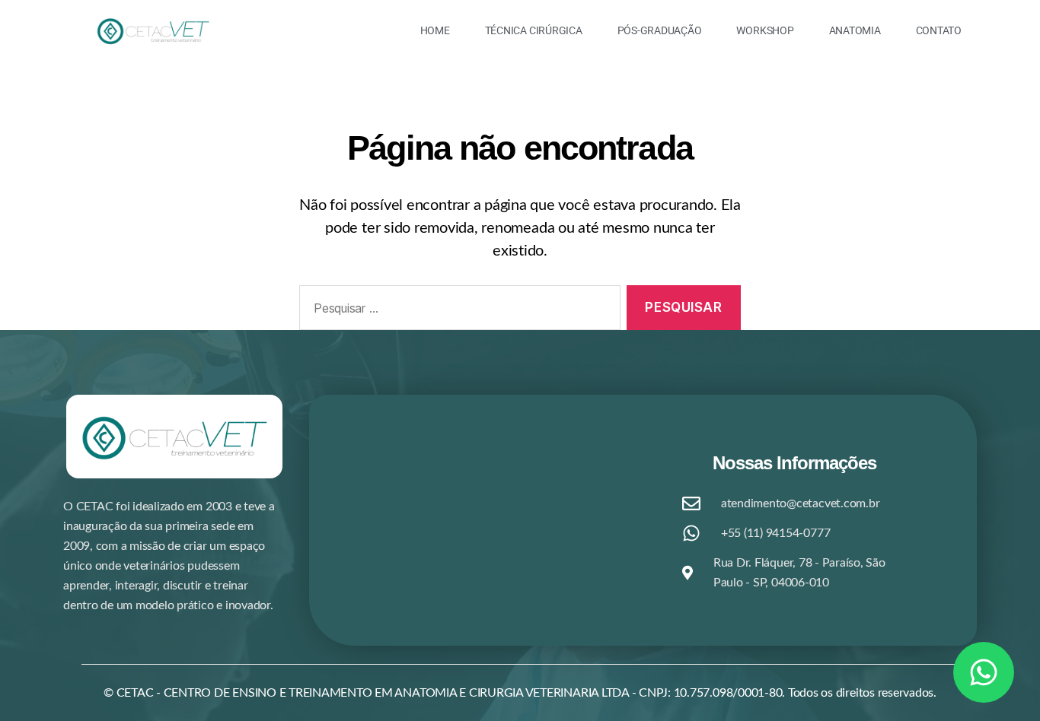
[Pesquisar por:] (456, 310)
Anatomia (855, 30)
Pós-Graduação (659, 30)
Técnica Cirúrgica (533, 30)
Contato (939, 30)
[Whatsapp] (983, 672)
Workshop (764, 30)
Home (435, 30)
